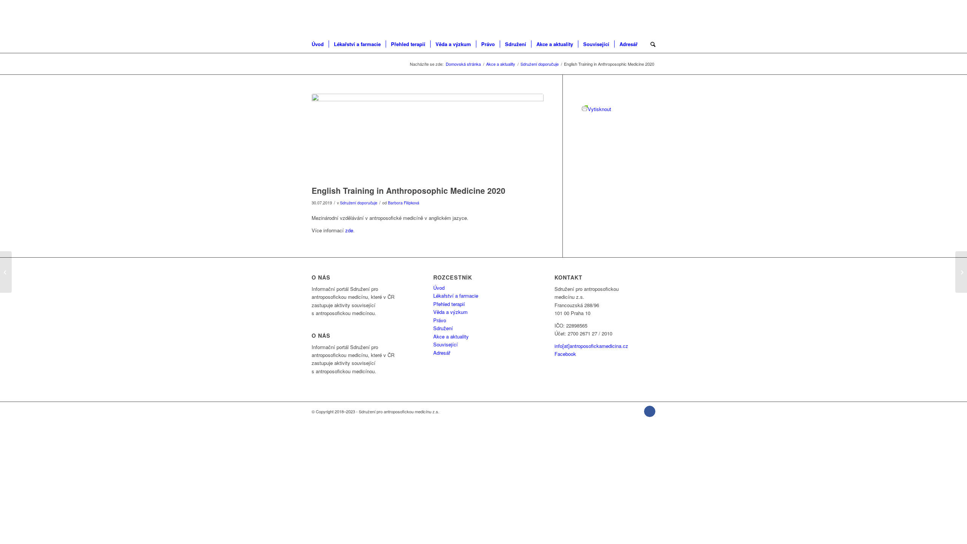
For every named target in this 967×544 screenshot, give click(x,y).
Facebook (565, 353)
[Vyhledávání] (650, 44)
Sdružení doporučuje (358, 203)
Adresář (441, 352)
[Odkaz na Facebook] (649, 411)
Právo (439, 320)
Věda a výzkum (450, 311)
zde (349, 230)
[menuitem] (320, 44)
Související (445, 344)
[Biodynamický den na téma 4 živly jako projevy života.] (961, 272)
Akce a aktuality (451, 336)
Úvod (439, 287)
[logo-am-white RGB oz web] (350, 17)
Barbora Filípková (403, 203)
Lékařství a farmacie (455, 295)
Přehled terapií (449, 304)
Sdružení (443, 328)
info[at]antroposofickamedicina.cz (591, 345)
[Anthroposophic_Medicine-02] (428, 138)
